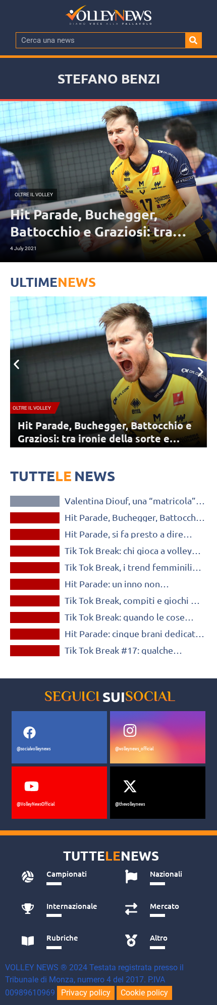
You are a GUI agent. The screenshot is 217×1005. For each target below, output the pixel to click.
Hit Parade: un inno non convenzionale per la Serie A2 (125, 583)
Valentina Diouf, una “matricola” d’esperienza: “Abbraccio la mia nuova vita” (130, 500)
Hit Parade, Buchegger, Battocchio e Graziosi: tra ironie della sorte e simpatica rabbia (134, 517)
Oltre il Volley (32, 408)
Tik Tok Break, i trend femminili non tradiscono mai (128, 567)
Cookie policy (144, 992)
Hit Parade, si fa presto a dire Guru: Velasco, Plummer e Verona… (102, 432)
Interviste (34, 501)
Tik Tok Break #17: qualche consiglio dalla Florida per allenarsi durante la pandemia (125, 650)
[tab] (62, 877)
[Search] (193, 40)
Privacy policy (86, 992)
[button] (16, 364)
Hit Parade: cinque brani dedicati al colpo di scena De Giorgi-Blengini (131, 633)
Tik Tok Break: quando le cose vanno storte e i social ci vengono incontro (132, 617)
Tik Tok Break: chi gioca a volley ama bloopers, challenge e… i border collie (128, 550)
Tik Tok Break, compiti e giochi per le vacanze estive (135, 600)
